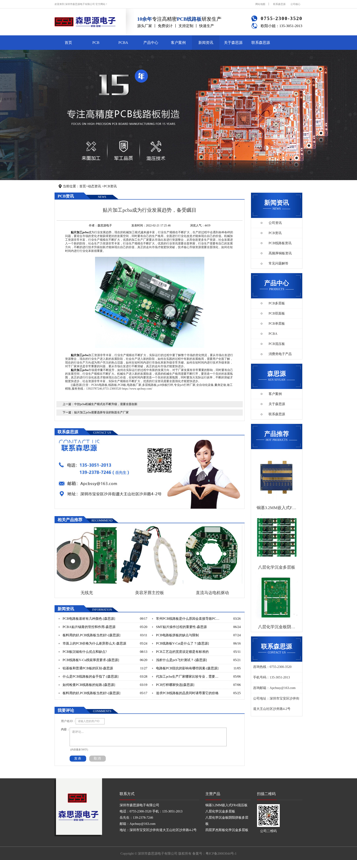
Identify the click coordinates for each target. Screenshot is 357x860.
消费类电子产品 (280, 354)
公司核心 (295, 4)
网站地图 (260, 4)
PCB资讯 (110, 186)
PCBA (123, 43)
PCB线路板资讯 (280, 243)
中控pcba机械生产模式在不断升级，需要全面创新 (105, 404)
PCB (95, 43)
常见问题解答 (278, 263)
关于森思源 (233, 43)
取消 (97, 758)
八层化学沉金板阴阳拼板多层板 (226, 820)
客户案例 (178, 43)
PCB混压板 (277, 344)
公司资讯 (275, 223)
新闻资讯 (205, 43)
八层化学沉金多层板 (220, 811)
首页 (68, 43)
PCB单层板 (277, 323)
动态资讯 (94, 186)
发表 (78, 758)
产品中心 (150, 43)
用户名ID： (68, 721)
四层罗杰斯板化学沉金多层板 (226, 830)
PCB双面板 (277, 313)
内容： (65, 729)
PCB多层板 (277, 303)
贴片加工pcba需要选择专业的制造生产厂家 (101, 412)
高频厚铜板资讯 (280, 253)
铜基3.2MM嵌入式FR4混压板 (226, 805)
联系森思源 (279, 4)
